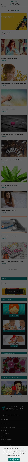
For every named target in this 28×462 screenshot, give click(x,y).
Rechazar (17, 459)
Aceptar (11, 459)
